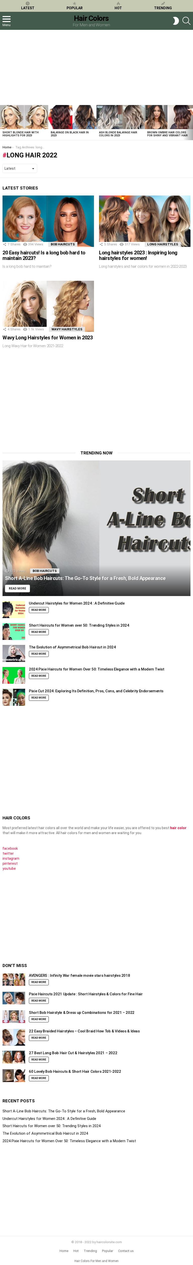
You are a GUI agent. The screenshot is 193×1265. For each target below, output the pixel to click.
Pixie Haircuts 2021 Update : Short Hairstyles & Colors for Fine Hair (86, 994)
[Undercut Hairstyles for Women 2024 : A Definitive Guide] (14, 609)
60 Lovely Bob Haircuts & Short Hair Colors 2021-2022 (75, 1071)
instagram (11, 858)
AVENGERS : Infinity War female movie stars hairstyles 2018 (79, 975)
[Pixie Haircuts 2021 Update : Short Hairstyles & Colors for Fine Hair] (14, 998)
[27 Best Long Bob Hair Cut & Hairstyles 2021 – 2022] (14, 1057)
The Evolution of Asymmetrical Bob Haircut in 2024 (72, 647)
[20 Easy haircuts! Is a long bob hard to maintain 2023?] (48, 221)
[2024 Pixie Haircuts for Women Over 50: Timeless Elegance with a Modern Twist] (14, 675)
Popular (75, 8)
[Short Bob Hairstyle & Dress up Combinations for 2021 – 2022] (14, 1016)
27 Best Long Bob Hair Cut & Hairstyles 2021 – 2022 (73, 1053)
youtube (9, 868)
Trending (163, 8)
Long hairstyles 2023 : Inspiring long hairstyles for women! (138, 255)
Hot (118, 8)
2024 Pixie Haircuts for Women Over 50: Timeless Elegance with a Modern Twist (96, 669)
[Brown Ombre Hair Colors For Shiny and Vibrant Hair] (169, 117)
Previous (2, 122)
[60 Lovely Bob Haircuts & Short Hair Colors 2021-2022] (14, 1075)
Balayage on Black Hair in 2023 (70, 134)
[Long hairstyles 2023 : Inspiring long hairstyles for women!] (144, 221)
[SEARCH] (186, 21)
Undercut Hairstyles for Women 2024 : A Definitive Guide (76, 603)
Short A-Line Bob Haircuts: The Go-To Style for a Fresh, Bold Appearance (64, 1111)
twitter (8, 853)
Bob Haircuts (63, 244)
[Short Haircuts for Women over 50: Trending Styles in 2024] (14, 631)
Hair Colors (91, 18)
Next (190, 122)
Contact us (126, 1251)
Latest (27, 8)
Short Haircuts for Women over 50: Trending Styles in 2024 (79, 625)
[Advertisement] (96, 67)
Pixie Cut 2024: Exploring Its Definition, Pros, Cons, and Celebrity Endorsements (96, 691)
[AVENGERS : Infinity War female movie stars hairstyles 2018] (14, 979)
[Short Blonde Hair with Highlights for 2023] (24, 117)
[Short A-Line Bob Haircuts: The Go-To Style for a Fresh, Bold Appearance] (96, 528)
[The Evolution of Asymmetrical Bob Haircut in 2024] (14, 653)
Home (64, 1251)
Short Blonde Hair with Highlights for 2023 (21, 134)
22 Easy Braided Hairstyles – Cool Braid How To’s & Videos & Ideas (84, 1031)
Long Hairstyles (162, 244)
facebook (10, 848)
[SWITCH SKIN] (176, 21)
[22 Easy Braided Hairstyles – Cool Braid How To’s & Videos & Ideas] (14, 1037)
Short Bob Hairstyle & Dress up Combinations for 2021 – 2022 (81, 1012)
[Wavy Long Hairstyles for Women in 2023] (48, 306)
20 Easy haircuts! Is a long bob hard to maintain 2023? (44, 255)
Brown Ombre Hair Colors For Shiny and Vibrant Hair (167, 134)
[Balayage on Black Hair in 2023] (72, 117)
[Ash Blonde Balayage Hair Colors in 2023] (120, 117)
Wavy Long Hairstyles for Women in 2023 (47, 338)
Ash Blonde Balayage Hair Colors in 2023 (118, 134)
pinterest (10, 863)
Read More (38, 610)
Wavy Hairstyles (67, 329)
